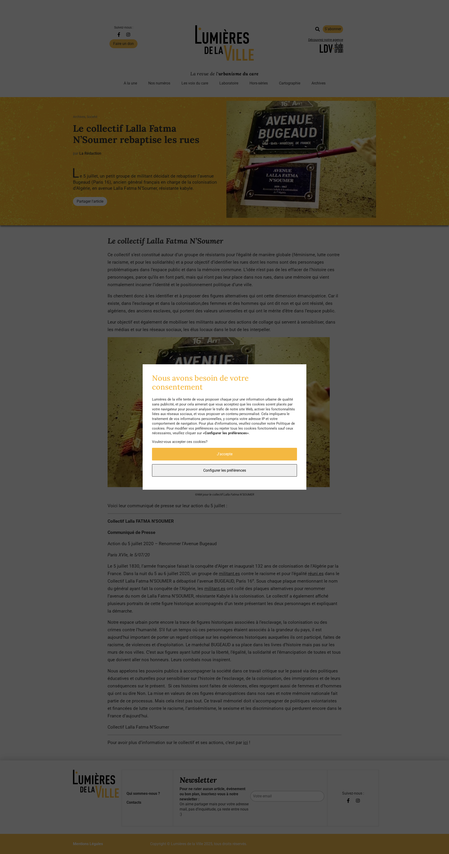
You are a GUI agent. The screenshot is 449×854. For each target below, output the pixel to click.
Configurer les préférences (224, 470)
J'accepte (224, 454)
